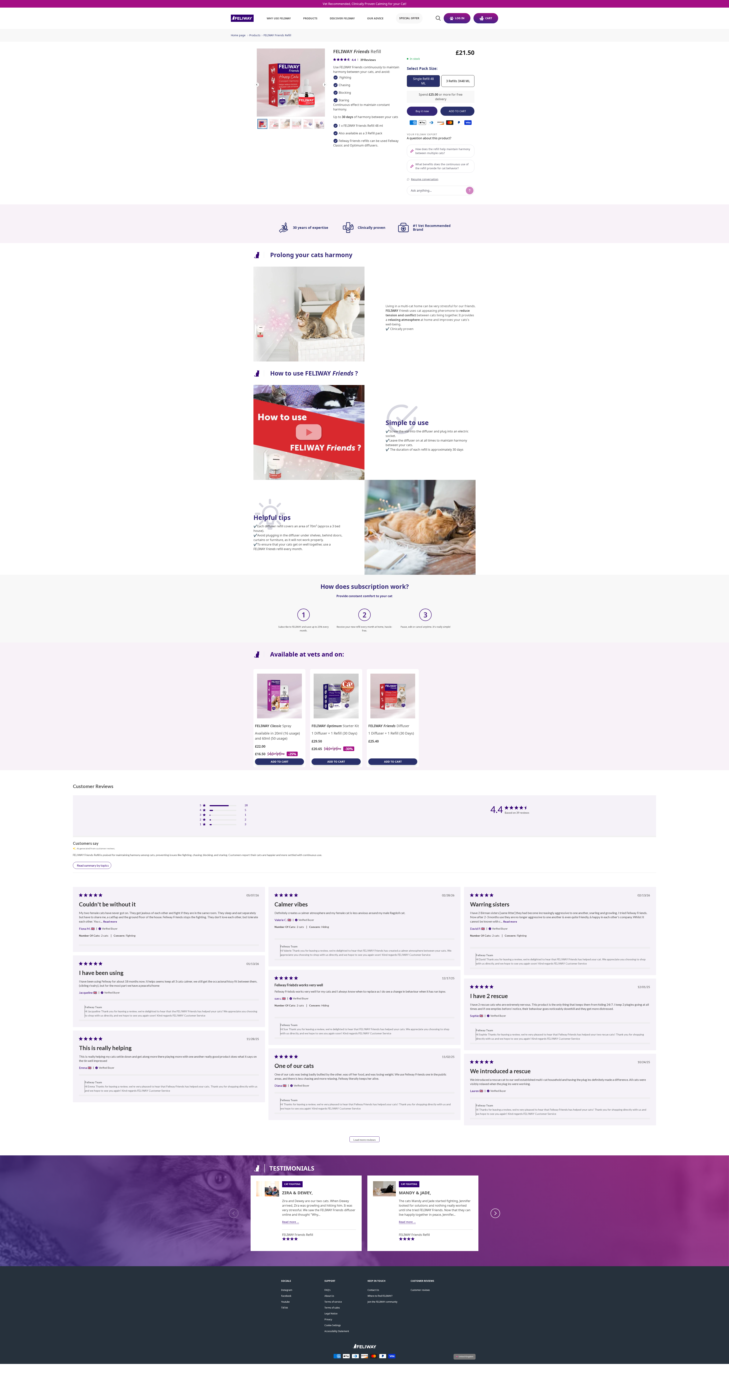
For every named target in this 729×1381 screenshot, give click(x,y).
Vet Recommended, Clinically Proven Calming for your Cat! (364, 4)
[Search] (438, 18)
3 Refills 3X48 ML (458, 81)
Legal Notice (331, 1313)
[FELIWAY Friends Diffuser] (392, 696)
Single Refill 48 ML (423, 81)
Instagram (286, 1290)
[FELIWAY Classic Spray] (279, 696)
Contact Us (373, 1290)
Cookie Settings (332, 1325)
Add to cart (279, 761)
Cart (488, 18)
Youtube (285, 1301)
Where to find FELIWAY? (380, 1296)
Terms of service (333, 1301)
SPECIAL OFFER (409, 18)
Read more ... (290, 1222)
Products (254, 35)
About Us (329, 1296)
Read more (110, 921)
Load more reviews (364, 1139)
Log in (459, 18)
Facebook (286, 1296)
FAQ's (327, 1290)
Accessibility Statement (336, 1331)
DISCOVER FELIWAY (342, 18)
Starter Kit (335, 726)
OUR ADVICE (375, 18)
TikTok (284, 1307)
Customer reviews (420, 1290)
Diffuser (388, 726)
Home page (238, 35)
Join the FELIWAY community (382, 1301)
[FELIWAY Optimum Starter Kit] (336, 696)
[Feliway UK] (242, 18)
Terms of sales (332, 1307)
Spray (273, 726)
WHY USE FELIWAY (279, 18)
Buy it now (422, 111)
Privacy (328, 1319)
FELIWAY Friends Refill (277, 35)
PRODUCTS (310, 18)
